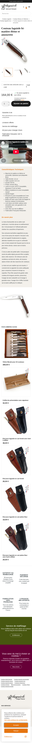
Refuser (16, 731)
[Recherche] (29, 13)
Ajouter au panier (21, 103)
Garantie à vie (7, 112)
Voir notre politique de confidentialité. (16, 720)
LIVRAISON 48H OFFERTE (24, 599)
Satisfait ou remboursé (8, 573)
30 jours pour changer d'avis (12, 130)
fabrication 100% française (8, 600)
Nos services (5, 705)
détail (22, 100)
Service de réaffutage (9, 126)
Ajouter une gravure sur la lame (13, 86)
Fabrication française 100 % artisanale (12, 134)
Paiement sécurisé (24, 575)
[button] (16, 635)
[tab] (16, 111)
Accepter (16, 725)
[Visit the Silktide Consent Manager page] (25, 736)
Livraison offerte (8, 122)
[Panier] (26, 7)
